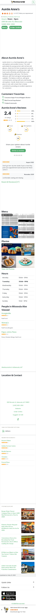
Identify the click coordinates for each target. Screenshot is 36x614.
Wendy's (5, 323)
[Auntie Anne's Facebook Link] (18, 419)
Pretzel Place (6, 462)
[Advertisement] (18, 42)
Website (18, 408)
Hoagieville (6, 313)
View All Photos (8, 269)
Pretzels (10, 17)
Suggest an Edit (18, 415)
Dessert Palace (6, 440)
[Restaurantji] (18, 2)
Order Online (15, 27)
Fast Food (17, 17)
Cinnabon (4, 457)
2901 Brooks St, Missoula (12, 21)
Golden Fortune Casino (9, 446)
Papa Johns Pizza (9, 332)
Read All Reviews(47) (11, 182)
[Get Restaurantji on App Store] (8, 593)
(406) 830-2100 (8, 24)
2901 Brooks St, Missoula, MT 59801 (18, 402)
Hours (4, 19)
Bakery (5, 17)
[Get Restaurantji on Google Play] (8, 598)
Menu (4, 27)
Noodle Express (6, 451)
